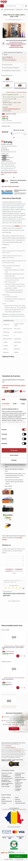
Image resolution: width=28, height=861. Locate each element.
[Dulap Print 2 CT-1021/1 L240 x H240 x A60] (14, 366)
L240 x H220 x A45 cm (7, 81)
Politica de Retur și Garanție (11, 67)
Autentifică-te (9, 569)
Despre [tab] (23, 403)
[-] (2, 856)
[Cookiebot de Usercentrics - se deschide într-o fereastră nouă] (20, 400)
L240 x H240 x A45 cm (7, 87)
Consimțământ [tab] (5, 403)
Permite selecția (14, 455)
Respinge (14, 460)
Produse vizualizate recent (9, 693)
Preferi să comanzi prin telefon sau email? (13, 53)
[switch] (24, 434)
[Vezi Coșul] (26, 5)
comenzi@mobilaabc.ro (10, 60)
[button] (18, 856)
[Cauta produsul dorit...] (22, 5)
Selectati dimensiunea (6, 75)
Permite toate (14, 450)
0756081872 (8, 745)
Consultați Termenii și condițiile (16, 47)
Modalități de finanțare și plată (12, 70)
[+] (7, 856)
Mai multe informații (6, 172)
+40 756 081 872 (17, 750)
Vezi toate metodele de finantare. (10, 186)
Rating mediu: (14, 585)
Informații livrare (8, 64)
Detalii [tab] (14, 403)
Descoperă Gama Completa (16, 44)
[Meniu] (2, 5)
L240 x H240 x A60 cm (20, 87)
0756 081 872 (9, 57)
